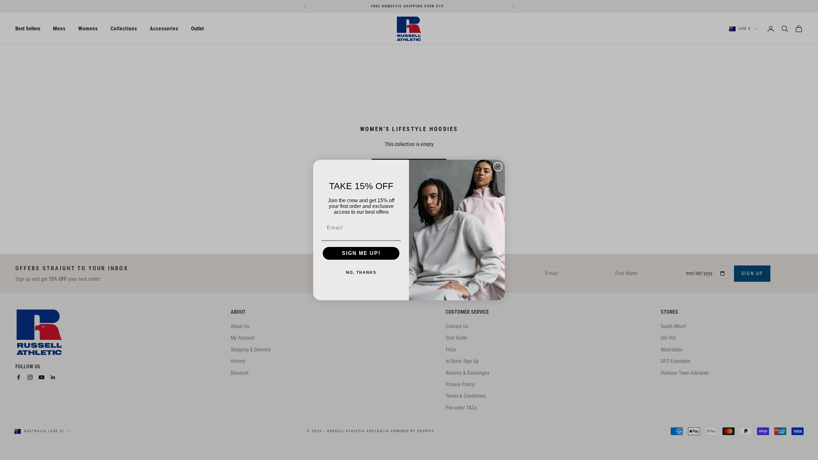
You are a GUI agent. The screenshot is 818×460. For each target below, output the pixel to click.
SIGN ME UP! (361, 253)
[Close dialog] (498, 167)
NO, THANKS (361, 272)
